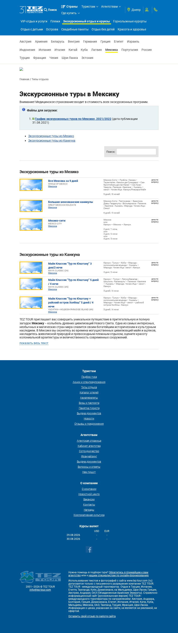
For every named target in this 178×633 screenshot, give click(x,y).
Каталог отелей (89, 392)
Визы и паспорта (89, 402)
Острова (52, 29)
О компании (89, 488)
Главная (24, 79)
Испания (45, 49)
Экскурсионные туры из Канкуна (51, 140)
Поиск (52, 10)
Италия (59, 49)
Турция (25, 58)
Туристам (88, 6)
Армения (41, 41)
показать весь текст (34, 343)
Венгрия (74, 41)
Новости (89, 418)
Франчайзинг (89, 456)
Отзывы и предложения (89, 423)
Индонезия (27, 49)
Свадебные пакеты (75, 29)
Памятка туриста (89, 408)
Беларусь (57, 41)
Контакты (89, 504)
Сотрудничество (89, 451)
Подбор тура (89, 376)
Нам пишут (89, 472)
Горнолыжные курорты (130, 21)
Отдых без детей (103, 29)
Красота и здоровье (132, 29)
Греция (105, 41)
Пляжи (55, 21)
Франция (39, 58)
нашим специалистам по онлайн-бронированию (119, 575)
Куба (84, 49)
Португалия (129, 49)
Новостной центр (89, 494)
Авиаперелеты (89, 397)
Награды (89, 509)
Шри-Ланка (70, 58)
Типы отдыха (89, 387)
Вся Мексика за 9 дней (63, 181)
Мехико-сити (56, 220)
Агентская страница (89, 440)
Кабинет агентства (89, 445)
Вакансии (89, 499)
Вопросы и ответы (89, 466)
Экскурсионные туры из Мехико (51, 136)
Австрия (25, 41)
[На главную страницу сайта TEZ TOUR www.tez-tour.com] (31, 9)
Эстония (87, 58)
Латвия (96, 49)
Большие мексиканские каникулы (70, 202)
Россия (147, 49)
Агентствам (109, 6)
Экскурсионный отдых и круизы (86, 21)
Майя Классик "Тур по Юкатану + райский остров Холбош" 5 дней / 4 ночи (70, 302)
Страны (72, 6)
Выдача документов (89, 413)
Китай (73, 49)
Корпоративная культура (89, 515)
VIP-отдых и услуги (34, 21)
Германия (90, 41)
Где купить (69, 13)
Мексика (111, 50)
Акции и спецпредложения (89, 382)
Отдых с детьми (32, 29)
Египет (119, 41)
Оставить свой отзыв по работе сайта (92, 616)
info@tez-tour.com (40, 589)
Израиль (133, 41)
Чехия (53, 58)
